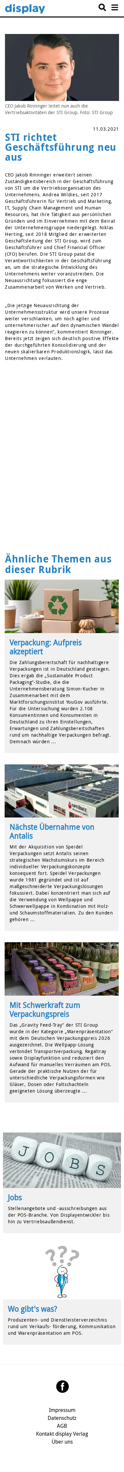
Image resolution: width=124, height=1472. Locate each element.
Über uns (62, 1441)
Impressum (62, 1410)
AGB (62, 1425)
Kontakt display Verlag (62, 1433)
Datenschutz (62, 1418)
